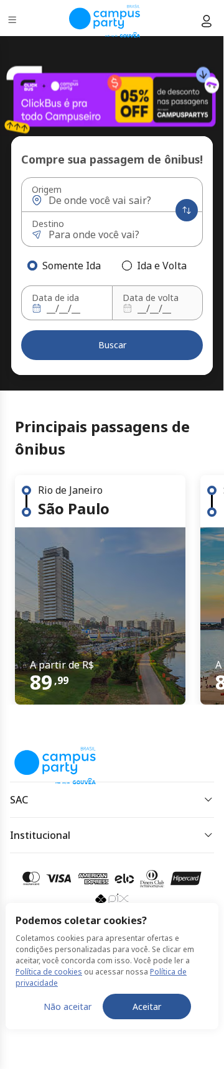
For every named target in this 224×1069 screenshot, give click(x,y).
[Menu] (13, 21)
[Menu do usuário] (206, 21)
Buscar (112, 345)
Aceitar (147, 1006)
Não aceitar (67, 1006)
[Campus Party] (104, 21)
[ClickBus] (54, 757)
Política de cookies (49, 971)
